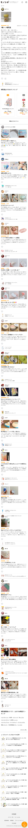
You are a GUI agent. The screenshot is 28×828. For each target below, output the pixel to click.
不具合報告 (14, 823)
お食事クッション (14, 720)
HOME (14, 814)
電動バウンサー (4, 724)
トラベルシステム (21, 722)
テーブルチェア (13, 722)
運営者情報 (6, 820)
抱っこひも (21, 717)
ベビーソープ (15, 717)
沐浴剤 (10, 717)
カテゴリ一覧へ (23, 729)
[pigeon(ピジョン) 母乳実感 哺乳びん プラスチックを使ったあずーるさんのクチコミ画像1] (6, 17)
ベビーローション (5, 717)
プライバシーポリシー (19, 820)
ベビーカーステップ (5, 720)
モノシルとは (17, 817)
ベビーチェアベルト (5, 722)
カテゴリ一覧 (10, 817)
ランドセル (19, 724)
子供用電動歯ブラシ (12, 724)
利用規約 (12, 820)
